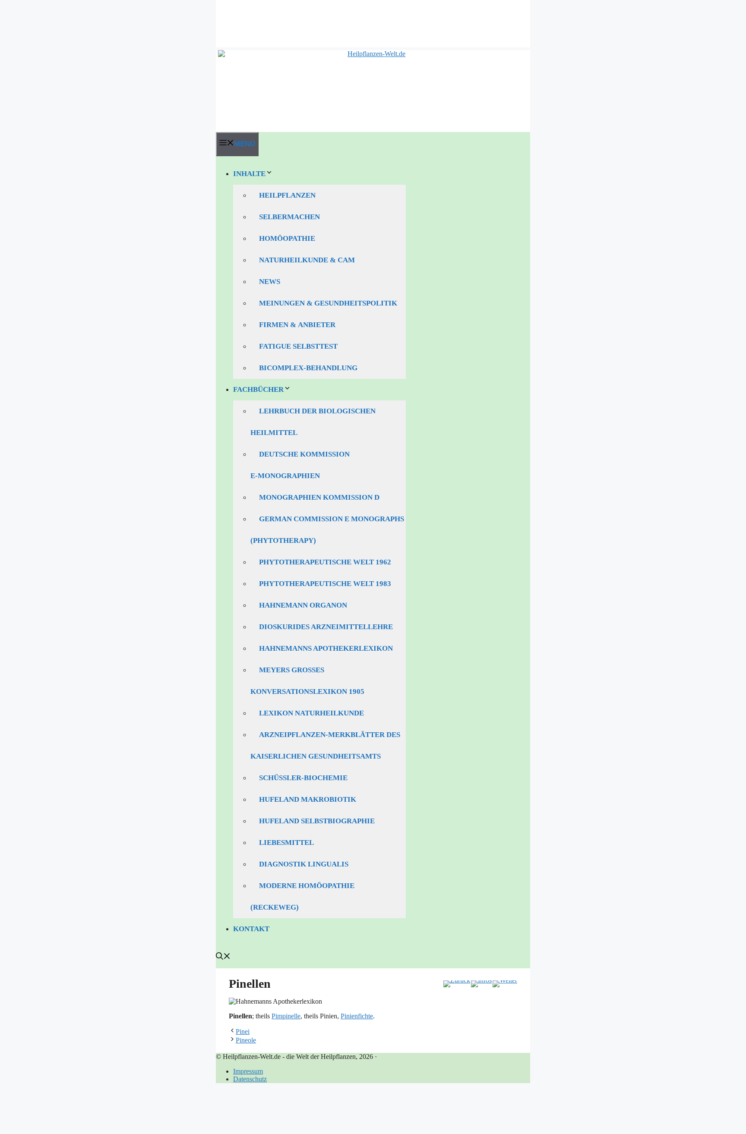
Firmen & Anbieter (297, 325)
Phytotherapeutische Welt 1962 (325, 562)
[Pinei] (456, 983)
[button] (223, 957)
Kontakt (251, 929)
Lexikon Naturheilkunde (311, 713)
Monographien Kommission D (319, 497)
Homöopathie (287, 238)
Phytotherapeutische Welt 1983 (325, 584)
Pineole (246, 1040)
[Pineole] (505, 983)
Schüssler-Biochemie (303, 778)
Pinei (243, 1031)
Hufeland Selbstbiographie (317, 821)
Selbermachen (289, 217)
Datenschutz (250, 1079)
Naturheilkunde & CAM (307, 260)
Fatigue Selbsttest (298, 346)
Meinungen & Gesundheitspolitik (328, 303)
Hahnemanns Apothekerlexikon (326, 648)
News (269, 281)
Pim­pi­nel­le (286, 1016)
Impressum (248, 1071)
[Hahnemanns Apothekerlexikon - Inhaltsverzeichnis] (481, 983)
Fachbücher (258, 389)
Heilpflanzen (287, 195)
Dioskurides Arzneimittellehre (326, 627)
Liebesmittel (286, 842)
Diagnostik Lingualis (303, 864)
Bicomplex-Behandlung (308, 368)
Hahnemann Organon (303, 605)
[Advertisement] (373, 19)
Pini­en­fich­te (357, 1016)
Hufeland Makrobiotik (307, 799)
